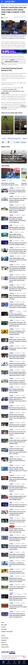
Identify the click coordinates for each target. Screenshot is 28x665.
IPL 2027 (3, 627)
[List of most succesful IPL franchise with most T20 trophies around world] (4, 606)
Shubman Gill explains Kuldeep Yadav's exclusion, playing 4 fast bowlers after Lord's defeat (17, 365)
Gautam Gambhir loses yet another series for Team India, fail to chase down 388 (17, 530)
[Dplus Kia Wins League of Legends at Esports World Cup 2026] (4, 459)
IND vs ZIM (8, 663)
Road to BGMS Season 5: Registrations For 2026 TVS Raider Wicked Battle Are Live (17, 236)
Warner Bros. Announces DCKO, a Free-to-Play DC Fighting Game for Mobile (17, 191)
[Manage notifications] (24, 657)
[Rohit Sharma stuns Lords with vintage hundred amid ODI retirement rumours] (4, 512)
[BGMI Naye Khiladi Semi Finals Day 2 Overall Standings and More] (4, 504)
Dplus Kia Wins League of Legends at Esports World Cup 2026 (17, 460)
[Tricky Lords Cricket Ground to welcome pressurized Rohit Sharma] (4, 587)
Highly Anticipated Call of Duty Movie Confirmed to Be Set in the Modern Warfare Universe (17, 598)
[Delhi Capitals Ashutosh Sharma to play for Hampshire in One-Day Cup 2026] (4, 340)
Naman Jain (5, 17)
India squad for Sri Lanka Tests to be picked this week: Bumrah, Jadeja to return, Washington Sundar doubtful (13, 157)
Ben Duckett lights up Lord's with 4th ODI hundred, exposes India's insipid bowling (18, 547)
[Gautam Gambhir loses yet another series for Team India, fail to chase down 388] (4, 529)
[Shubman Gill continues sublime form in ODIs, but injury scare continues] (4, 521)
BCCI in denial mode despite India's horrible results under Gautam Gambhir (16, 390)
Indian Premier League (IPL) (14, 138)
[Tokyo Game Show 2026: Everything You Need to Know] (4, 571)
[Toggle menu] (2, 2)
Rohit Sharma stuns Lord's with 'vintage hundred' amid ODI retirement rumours (17, 513)
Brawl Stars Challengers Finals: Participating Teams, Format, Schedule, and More (17, 332)
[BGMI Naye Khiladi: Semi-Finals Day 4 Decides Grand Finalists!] (4, 227)
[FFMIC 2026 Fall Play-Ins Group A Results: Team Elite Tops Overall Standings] (4, 296)
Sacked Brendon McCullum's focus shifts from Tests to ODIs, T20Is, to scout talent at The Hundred (18, 251)
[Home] (10, 2)
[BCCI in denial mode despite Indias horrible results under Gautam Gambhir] (4, 390)
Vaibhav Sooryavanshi (7, 631)
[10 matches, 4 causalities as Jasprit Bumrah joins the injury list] (4, 563)
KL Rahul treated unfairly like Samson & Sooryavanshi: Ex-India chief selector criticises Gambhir (17, 305)
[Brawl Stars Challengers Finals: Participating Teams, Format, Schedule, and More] (4, 332)
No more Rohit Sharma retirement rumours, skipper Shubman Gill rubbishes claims (18, 441)
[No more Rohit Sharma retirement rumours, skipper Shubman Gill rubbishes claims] (4, 441)
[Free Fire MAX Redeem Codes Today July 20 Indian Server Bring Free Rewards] (4, 478)
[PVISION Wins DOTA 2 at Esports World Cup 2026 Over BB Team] (4, 425)
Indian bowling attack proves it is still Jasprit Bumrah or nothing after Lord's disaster (18, 539)
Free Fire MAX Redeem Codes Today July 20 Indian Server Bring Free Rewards (18, 479)
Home (2, 622)
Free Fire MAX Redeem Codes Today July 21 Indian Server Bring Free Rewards (17, 259)
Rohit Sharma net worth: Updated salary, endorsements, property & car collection (17, 579)
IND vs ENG (4, 624)
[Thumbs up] (3, 142)
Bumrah (13, 59)
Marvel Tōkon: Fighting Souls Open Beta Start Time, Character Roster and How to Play (17, 288)
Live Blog (12, 526)
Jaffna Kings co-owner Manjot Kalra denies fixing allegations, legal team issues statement (17, 556)
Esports (11, 196)
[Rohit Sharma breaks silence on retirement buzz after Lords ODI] (4, 407)
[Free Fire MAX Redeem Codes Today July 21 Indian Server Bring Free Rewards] (4, 259)
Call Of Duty (11, 311)
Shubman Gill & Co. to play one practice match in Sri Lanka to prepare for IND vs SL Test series (17, 382)
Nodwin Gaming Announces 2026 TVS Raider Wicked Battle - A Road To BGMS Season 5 (17, 498)
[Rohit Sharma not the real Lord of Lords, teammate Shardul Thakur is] (4, 432)
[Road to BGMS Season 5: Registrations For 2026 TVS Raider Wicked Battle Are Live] (4, 235)
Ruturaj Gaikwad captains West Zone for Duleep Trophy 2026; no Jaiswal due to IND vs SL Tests (17, 373)
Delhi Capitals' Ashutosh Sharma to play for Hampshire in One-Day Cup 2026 (18, 341)
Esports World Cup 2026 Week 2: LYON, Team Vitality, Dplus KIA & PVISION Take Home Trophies (17, 356)
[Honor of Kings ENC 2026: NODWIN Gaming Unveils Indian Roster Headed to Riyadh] (4, 199)
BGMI (11, 225)
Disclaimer (4, 640)
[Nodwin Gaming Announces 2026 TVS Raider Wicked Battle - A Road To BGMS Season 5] (4, 497)
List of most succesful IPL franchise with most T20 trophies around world (18, 606)
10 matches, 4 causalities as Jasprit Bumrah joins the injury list (17, 564)
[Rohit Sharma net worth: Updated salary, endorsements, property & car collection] (4, 579)
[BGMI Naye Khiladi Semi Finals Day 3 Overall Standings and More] (4, 243)
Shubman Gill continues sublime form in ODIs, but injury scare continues (17, 521)
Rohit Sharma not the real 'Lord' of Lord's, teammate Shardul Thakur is (17, 433)
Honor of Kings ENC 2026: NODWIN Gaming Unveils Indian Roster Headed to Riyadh (18, 200)
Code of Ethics (5, 647)
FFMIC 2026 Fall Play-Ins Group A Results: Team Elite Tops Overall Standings (17, 297)
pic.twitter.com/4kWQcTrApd (9, 89)
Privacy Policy (4, 638)
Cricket (3, 138)
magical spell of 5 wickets (11, 61)
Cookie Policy (4, 644)
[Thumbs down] (8, 142)
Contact (3, 635)
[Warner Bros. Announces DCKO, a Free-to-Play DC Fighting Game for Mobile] (4, 191)
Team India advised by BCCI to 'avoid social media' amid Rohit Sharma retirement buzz (17, 615)
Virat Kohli (4, 629)
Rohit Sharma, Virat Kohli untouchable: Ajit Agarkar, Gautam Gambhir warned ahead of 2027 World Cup (10, 184)
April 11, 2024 (5, 93)
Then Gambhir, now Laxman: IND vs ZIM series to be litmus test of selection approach (18, 324)
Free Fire (12, 256)
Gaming (11, 188)
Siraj (2, 63)
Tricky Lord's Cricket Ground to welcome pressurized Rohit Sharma (17, 588)
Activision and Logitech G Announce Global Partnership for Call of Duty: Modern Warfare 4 (17, 315)
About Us (3, 642)
